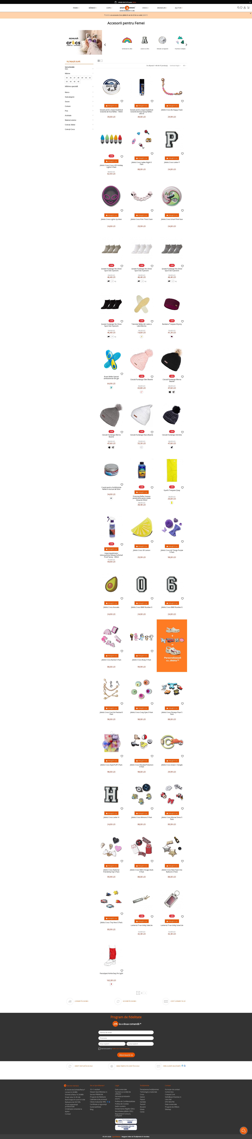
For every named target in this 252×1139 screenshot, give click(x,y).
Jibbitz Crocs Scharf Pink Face (172, 219)
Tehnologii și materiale (148, 1092)
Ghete (142, 1109)
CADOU (107, 15)
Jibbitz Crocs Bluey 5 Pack (141, 660)
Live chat (168, 1099)
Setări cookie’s (120, 1106)
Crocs (142, 1095)
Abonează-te (126, 1055)
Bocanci (143, 1107)
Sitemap (168, 1109)
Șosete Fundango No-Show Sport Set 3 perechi (111, 270)
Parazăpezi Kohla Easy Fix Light (111, 973)
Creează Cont (170, 1095)
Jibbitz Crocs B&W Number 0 (141, 607)
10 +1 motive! (95, 1090)
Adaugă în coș (112, 106)
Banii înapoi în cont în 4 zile (75, 1100)
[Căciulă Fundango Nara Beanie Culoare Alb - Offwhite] (142, 448)
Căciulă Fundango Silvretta (172, 435)
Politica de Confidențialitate (121, 1049)
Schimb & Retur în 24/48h (74, 1095)
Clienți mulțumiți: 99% (98, 1102)
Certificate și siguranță (98, 1104)
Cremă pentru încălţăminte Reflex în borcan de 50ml (111, 488)
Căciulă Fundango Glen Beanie (141, 379)
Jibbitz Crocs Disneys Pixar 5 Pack (172, 713)
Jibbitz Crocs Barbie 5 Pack (111, 660)
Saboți (142, 1097)
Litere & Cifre (145, 49)
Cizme (142, 1112)
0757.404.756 (169, 1102)
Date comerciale (121, 1090)
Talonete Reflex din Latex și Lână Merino (142, 325)
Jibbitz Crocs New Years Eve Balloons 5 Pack (172, 871)
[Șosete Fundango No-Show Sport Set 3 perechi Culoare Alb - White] (112, 281)
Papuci (142, 1099)
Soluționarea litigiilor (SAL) (125, 1109)
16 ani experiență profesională (71, 1105)
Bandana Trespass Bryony (172, 324)
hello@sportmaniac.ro (173, 1097)
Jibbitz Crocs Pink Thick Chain (142, 219)
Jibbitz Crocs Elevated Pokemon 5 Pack (141, 766)
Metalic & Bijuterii (162, 49)
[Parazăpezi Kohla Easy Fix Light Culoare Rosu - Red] (111, 985)
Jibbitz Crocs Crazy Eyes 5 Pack (141, 712)
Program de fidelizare (98, 1097)
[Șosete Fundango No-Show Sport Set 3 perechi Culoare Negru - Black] (109, 281)
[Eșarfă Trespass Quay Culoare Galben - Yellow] (172, 503)
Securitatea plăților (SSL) (124, 1111)
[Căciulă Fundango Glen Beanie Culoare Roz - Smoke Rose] (142, 392)
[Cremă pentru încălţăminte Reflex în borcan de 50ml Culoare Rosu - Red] (111, 498)
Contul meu (169, 1092)
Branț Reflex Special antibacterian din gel (111, 378)
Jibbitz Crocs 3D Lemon (141, 550)
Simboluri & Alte (127, 49)
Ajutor (67, 1112)
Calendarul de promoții (98, 1099)
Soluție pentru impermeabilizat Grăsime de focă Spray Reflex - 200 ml (141, 112)
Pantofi (142, 1104)
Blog (91, 1109)
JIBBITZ (145, 15)
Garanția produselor (122, 1096)
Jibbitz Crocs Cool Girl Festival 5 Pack (111, 713)
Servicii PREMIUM (96, 1095)
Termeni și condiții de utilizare (123, 1093)
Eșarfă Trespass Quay (172, 490)
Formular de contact (172, 1090)
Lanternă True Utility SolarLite (172, 925)
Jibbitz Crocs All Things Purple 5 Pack (172, 551)
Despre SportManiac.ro (98, 1092)
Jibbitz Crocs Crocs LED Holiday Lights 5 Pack (111, 166)
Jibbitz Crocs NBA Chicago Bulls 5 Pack (141, 871)
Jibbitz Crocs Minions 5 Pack (141, 817)
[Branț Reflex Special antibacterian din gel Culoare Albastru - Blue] (111, 388)
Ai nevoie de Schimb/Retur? (75, 1090)
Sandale (143, 1102)
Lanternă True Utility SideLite (141, 925)
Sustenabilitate (95, 1107)
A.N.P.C (117, 1099)
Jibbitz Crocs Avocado (111, 607)
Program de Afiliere (172, 1107)
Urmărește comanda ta (73, 1109)
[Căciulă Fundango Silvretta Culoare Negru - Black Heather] (172, 448)
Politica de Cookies (122, 1104)
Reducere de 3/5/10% (72, 1102)
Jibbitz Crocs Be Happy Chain (172, 110)
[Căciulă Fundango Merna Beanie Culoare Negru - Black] (170, 392)
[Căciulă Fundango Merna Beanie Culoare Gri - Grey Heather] (174, 392)
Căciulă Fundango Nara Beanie (141, 435)
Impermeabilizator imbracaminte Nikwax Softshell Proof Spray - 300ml (111, 555)
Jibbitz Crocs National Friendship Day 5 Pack (111, 871)
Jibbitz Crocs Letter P (172, 162)
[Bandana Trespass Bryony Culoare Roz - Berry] (172, 337)
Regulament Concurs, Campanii (123, 1115)
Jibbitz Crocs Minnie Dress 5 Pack (172, 818)
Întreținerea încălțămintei (149, 1090)
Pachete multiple (180, 49)
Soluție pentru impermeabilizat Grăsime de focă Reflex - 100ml (111, 111)
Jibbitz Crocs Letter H (111, 817)
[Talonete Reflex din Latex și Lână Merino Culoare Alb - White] (142, 337)
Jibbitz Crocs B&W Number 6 (171, 607)
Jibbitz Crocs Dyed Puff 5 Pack (111, 765)
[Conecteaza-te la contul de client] (245, 8)
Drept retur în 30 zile (72, 1097)
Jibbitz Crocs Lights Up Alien (111, 219)
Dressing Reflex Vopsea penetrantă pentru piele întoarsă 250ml (142, 498)
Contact (68, 1114)
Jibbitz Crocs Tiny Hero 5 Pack (111, 922)
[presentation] (104, 45)
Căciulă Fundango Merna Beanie (172, 380)
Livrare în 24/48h (71, 1092)
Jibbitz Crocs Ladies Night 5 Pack (142, 163)
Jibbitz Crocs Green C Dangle (172, 765)
